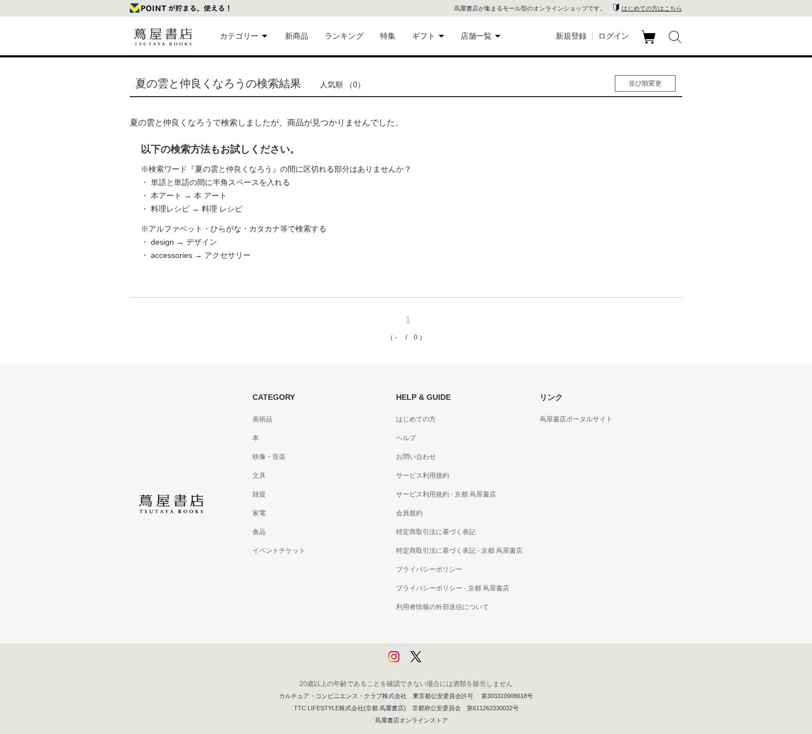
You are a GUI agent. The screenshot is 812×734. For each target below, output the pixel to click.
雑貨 (259, 494)
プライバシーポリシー (429, 569)
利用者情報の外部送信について (442, 607)
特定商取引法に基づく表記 (436, 532)
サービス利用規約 (422, 475)
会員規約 (409, 513)
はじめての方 (416, 419)
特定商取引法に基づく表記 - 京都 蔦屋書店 (459, 551)
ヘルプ (406, 438)
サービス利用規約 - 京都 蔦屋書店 (446, 494)
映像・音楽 (269, 457)
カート (650, 43)
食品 (259, 532)
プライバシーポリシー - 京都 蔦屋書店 (452, 588)
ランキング (344, 35)
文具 (259, 475)
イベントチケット (278, 551)
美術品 (262, 419)
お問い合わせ (416, 457)
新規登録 (571, 35)
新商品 (296, 35)
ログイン (613, 35)
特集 (388, 35)
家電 (259, 513)
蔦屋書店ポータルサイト (576, 419)
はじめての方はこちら (651, 8)
